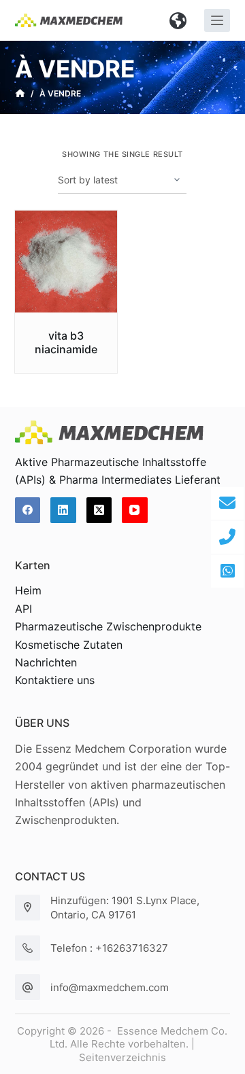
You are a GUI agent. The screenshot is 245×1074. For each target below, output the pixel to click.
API (23, 608)
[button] (178, 20)
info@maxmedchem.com (109, 987)
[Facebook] (28, 510)
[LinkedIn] (63, 510)
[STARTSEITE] (20, 94)
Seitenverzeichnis (122, 1057)
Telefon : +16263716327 (109, 948)
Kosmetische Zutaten (68, 644)
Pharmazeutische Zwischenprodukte (108, 626)
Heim (28, 590)
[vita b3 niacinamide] (66, 262)
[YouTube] (135, 510)
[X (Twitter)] (99, 510)
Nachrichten (46, 662)
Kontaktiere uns (55, 680)
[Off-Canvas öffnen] (217, 20)
